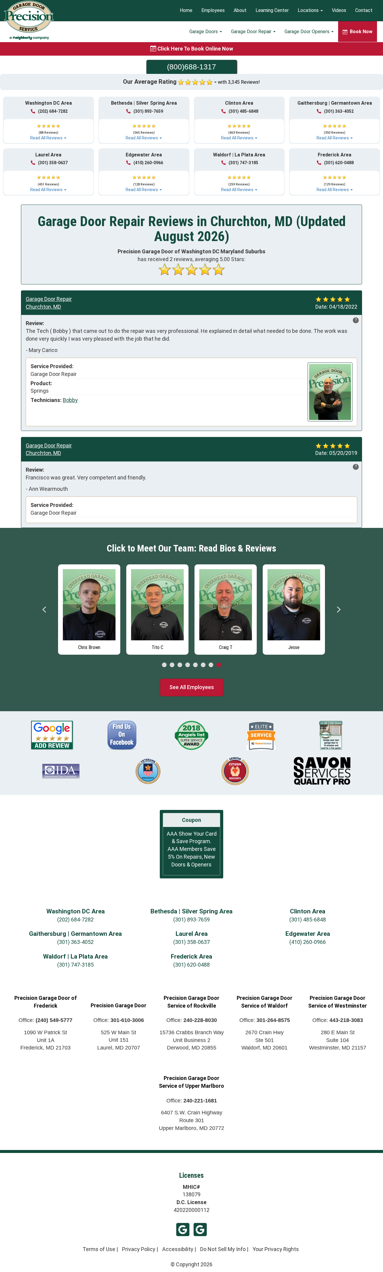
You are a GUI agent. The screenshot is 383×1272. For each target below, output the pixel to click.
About (240, 10)
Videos (339, 10)
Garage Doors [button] (204, 31)
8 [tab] (219, 665)
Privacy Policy (138, 1249)
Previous (44, 609)
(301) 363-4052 (339, 111)
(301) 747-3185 (243, 162)
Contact (364, 10)
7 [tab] (211, 665)
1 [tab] (164, 665)
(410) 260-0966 (148, 162)
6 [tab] (203, 665)
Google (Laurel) (182, 1229)
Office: (45, 1020)
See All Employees (191, 687)
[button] (48, 129)
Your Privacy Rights (276, 1249)
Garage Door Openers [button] (308, 31)
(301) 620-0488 (339, 162)
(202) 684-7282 (53, 111)
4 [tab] (188, 665)
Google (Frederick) (200, 1229)
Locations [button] (309, 10)
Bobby (70, 400)
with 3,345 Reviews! (239, 82)
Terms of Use (99, 1249)
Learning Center (272, 10)
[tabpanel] (89, 608)
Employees (213, 10)
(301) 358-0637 (53, 162)
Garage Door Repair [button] (252, 31)
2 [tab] (172, 665)
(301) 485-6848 (243, 111)
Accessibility (177, 1249)
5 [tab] (195, 665)
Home (186, 10)
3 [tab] (180, 665)
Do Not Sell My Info (223, 1249)
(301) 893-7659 (148, 111)
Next (338, 609)
